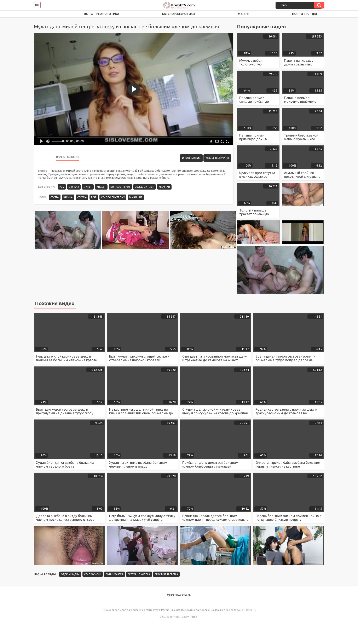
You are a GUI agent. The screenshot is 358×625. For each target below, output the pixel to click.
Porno (193, 616)
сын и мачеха (114, 574)
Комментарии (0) (217, 158)
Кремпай (164, 187)
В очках (74, 187)
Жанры (243, 14)
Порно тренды (304, 14)
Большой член (144, 187)
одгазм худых (70, 574)
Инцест (101, 187)
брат (93, 197)
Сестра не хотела (139, 574)
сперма (82, 197)
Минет (87, 187)
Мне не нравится (49, 158)
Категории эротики (178, 14)
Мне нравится (40, 158)
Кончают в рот (120, 187)
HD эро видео (41, 14)
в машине (135, 197)
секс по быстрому (113, 197)
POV (61, 187)
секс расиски (92, 574)
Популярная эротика (101, 14)
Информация (191, 158)
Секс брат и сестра (166, 574)
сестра (54, 197)
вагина (68, 197)
